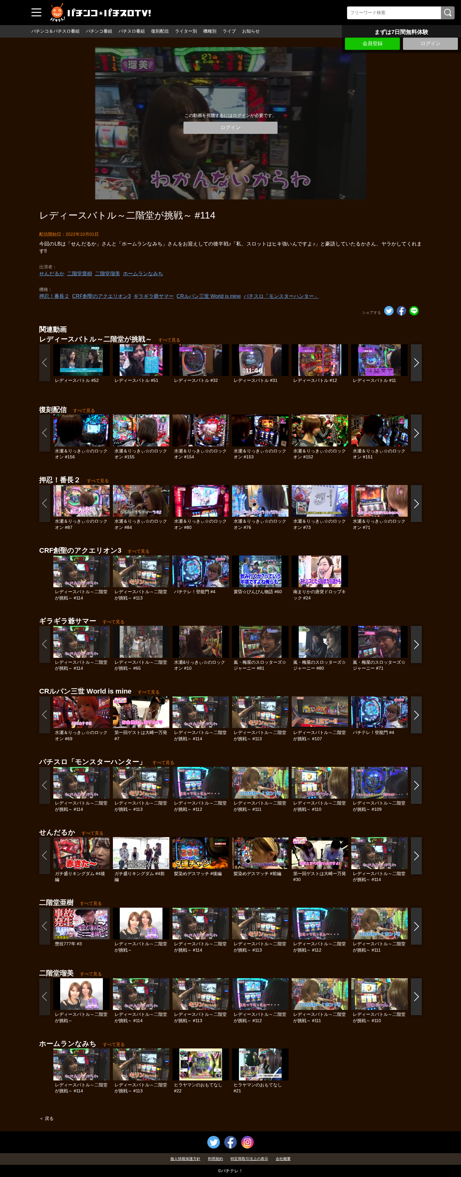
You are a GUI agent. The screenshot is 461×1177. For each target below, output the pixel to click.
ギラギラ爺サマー (154, 296)
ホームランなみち (143, 273)
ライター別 (186, 31)
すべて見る (169, 339)
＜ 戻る (46, 1118)
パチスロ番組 (132, 31)
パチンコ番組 (99, 31)
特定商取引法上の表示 (249, 1159)
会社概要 (283, 1159)
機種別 (209, 31)
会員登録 (373, 43)
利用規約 (215, 1159)
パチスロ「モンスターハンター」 (281, 296)
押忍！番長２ (54, 296)
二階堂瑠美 (107, 273)
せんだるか (51, 273)
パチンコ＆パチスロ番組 (55, 31)
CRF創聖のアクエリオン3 (101, 296)
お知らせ (251, 31)
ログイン (431, 43)
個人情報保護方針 (185, 1159)
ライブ (229, 31)
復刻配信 (160, 31)
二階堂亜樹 (79, 273)
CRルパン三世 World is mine (209, 296)
